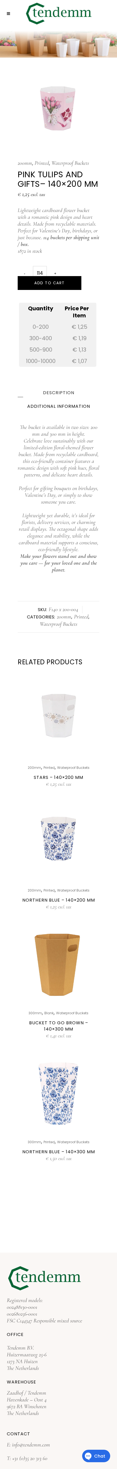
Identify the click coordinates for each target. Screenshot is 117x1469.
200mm (25, 163)
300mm (35, 1013)
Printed (42, 163)
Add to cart (49, 283)
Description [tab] (58, 393)
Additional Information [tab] (58, 406)
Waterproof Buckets (70, 163)
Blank (49, 1013)
